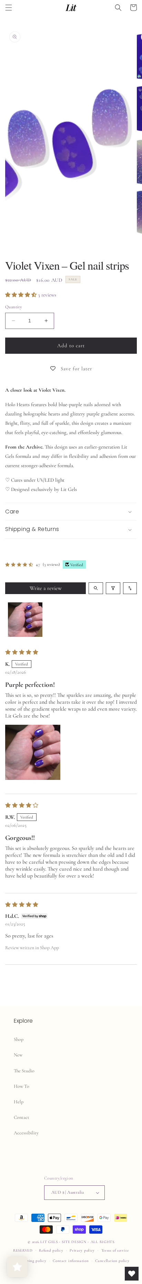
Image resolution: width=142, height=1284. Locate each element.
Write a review (46, 588)
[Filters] (113, 588)
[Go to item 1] (25, 619)
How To (21, 1086)
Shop (18, 1039)
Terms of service (115, 1250)
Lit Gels (49, 1242)
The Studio (24, 1071)
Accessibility (26, 1133)
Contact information (71, 1260)
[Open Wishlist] (132, 1274)
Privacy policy (82, 1250)
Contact (21, 1117)
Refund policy (51, 1250)
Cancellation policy (112, 1260)
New (18, 1055)
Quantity (13, 307)
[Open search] (96, 588)
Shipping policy (33, 1260)
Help (18, 1102)
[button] (8, 7)
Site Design (74, 1242)
